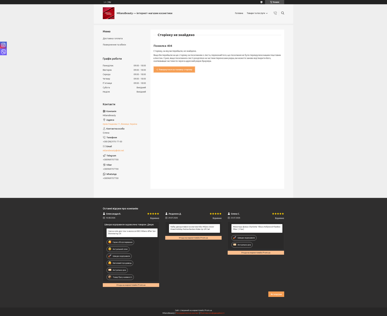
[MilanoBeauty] (108, 13)
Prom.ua (208, 310)
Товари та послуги (256, 13)
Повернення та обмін (114, 44)
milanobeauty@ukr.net (113, 150)
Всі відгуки (276, 294)
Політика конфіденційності (212, 313)
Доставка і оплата (113, 38)
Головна (239, 13)
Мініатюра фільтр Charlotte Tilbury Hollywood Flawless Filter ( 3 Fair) (256, 228)
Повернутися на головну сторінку (175, 69)
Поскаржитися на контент (187, 313)
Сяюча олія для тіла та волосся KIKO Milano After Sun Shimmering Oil (132, 232)
